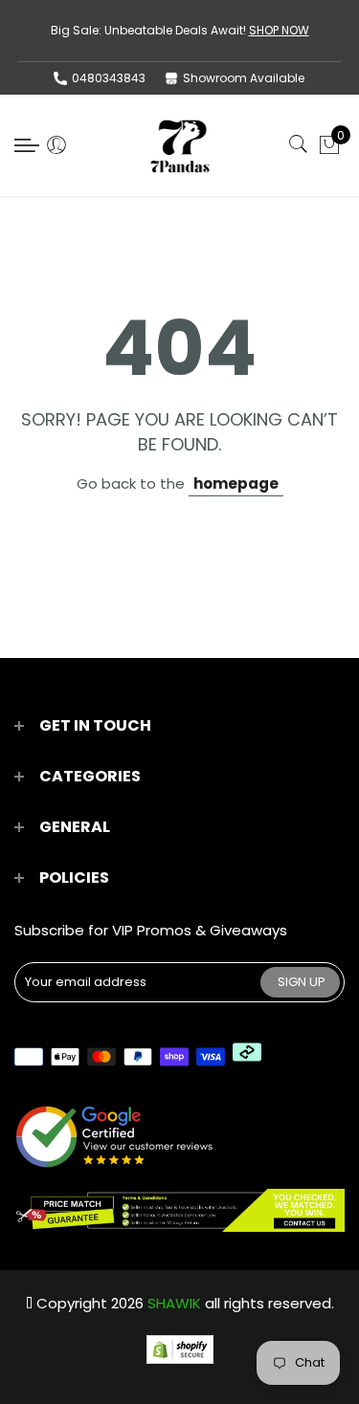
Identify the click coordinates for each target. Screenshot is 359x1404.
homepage (236, 483)
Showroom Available (243, 78)
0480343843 (109, 78)
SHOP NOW (279, 30)
